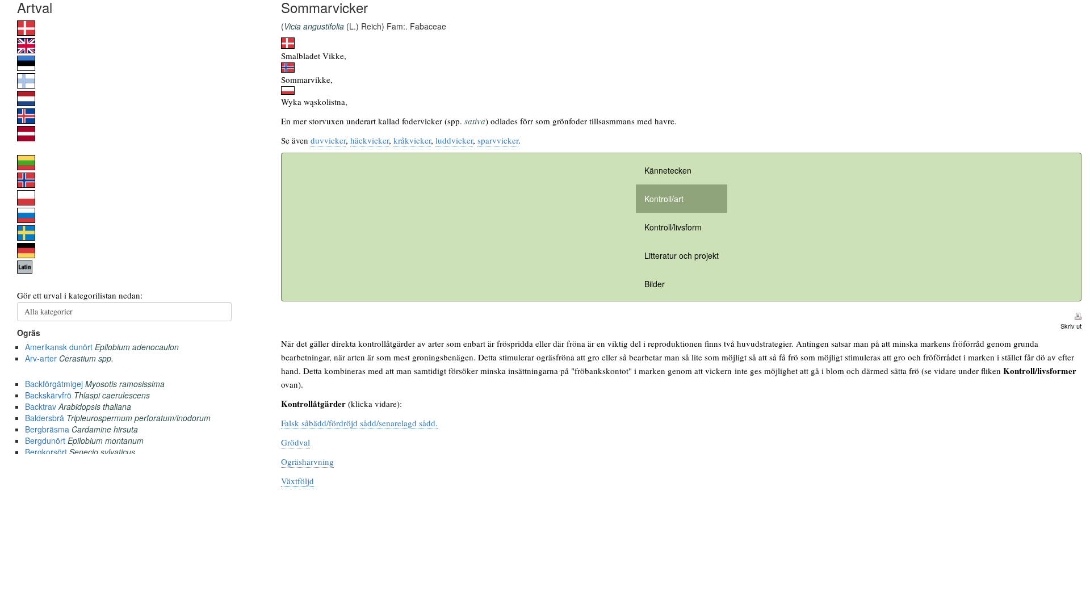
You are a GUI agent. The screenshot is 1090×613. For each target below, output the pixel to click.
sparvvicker (497, 140)
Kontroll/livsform (673, 227)
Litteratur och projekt (681, 255)
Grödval (295, 442)
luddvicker (454, 140)
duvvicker (328, 140)
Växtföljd (297, 480)
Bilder (654, 283)
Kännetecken (667, 170)
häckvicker (369, 140)
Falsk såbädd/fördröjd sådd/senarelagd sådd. (359, 423)
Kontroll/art (664, 198)
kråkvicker (412, 140)
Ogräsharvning (307, 461)
